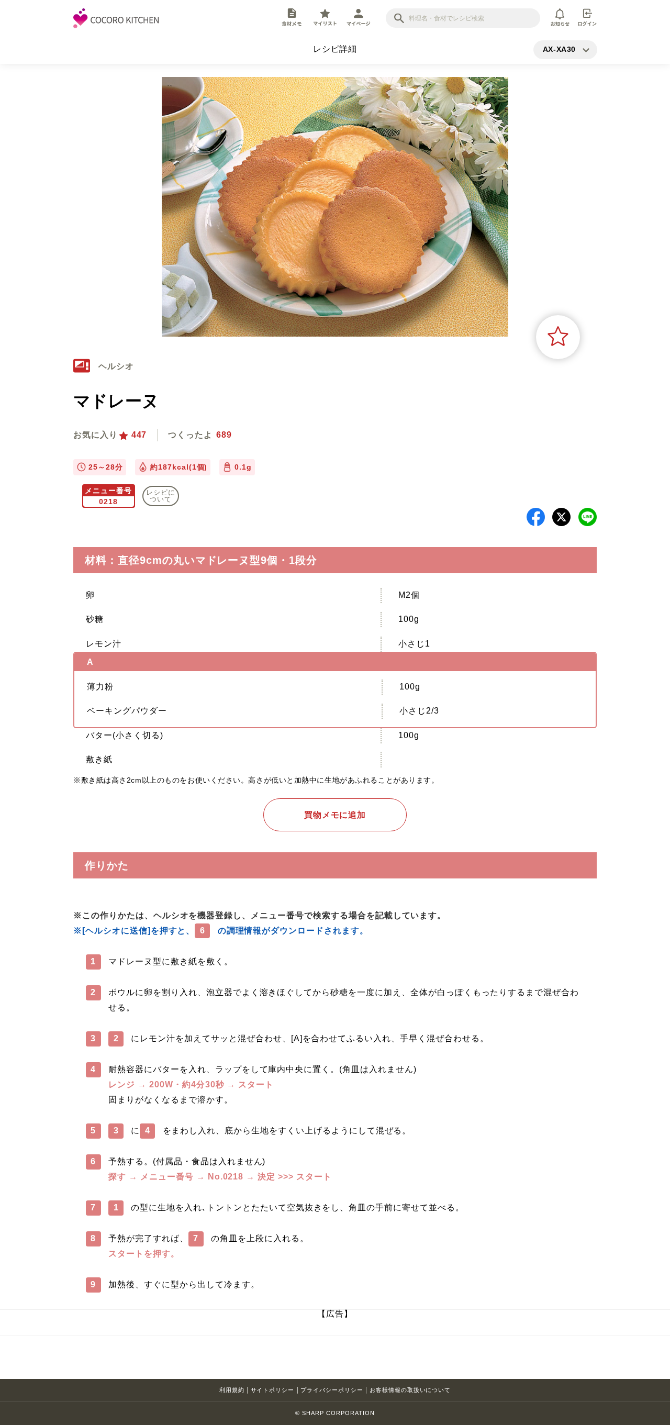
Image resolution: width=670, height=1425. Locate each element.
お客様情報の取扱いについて (410, 1390)
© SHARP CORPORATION (334, 1413)
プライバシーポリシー (331, 1390)
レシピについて (160, 495)
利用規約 (231, 1390)
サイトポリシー (273, 1390)
